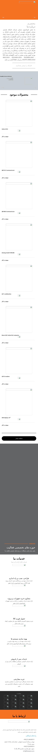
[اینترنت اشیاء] (19, 516)
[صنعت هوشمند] (19, 500)
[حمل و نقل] (19, 452)
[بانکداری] (19, 484)
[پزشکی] (19, 468)
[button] (4, 2)
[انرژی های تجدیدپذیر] (19, 532)
